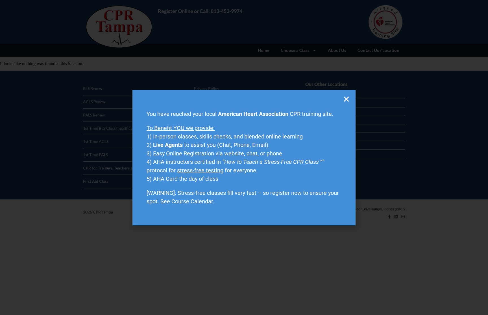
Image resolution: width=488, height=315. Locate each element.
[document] (244, 157)
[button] (346, 99)
